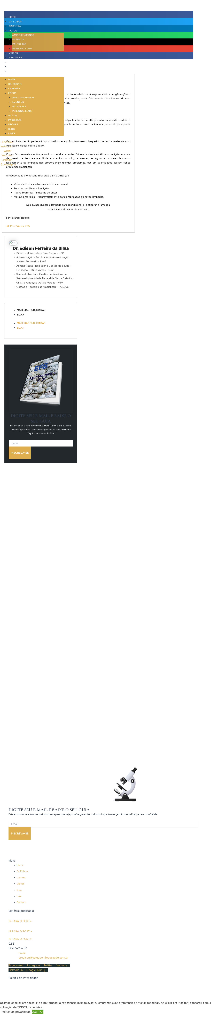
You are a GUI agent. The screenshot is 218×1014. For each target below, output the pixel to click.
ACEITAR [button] (37, 1011)
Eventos (18, 102)
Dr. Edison (14, 84)
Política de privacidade (15, 1011)
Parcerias (14, 120)
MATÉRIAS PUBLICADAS (31, 310)
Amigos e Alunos (23, 97)
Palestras (19, 106)
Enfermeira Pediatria (21, 935)
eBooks (14, 62)
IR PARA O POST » (20, 921)
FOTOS (12, 93)
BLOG (12, 66)
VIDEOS (12, 115)
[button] (98, 14)
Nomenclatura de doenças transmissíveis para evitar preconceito (34, 926)
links (12, 71)
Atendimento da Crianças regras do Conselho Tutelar (31, 915)
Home (11, 79)
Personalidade (22, 111)
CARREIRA (14, 88)
